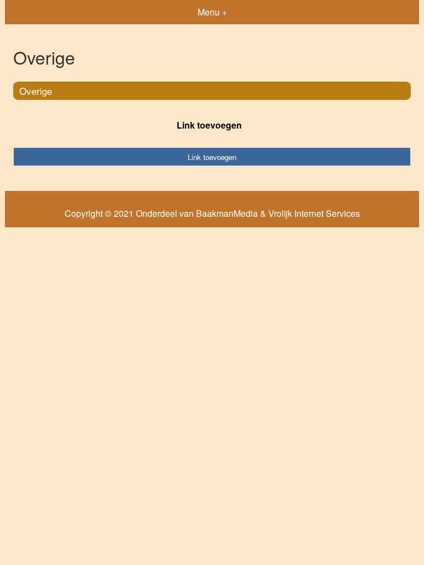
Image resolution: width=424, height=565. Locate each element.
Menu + (212, 12)
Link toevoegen (209, 125)
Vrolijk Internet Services (314, 213)
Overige (35, 91)
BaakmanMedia (227, 213)
